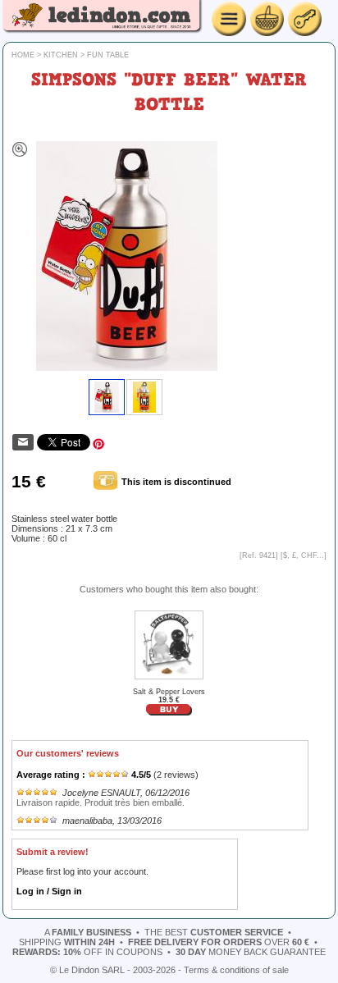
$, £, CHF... (303, 555)
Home (22, 55)
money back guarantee (251, 952)
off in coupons (87, 952)
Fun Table (108, 55)
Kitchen (60, 55)
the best (213, 932)
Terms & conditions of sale (236, 970)
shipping (67, 942)
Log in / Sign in (49, 891)
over (218, 942)
